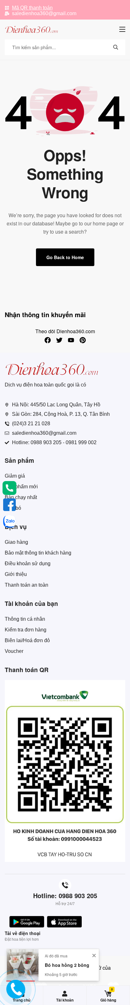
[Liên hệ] (16, 994)
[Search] (115, 47)
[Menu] (122, 29)
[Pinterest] (83, 340)
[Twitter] (59, 340)
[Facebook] (47, 340)
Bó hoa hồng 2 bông (67, 965)
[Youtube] (71, 340)
